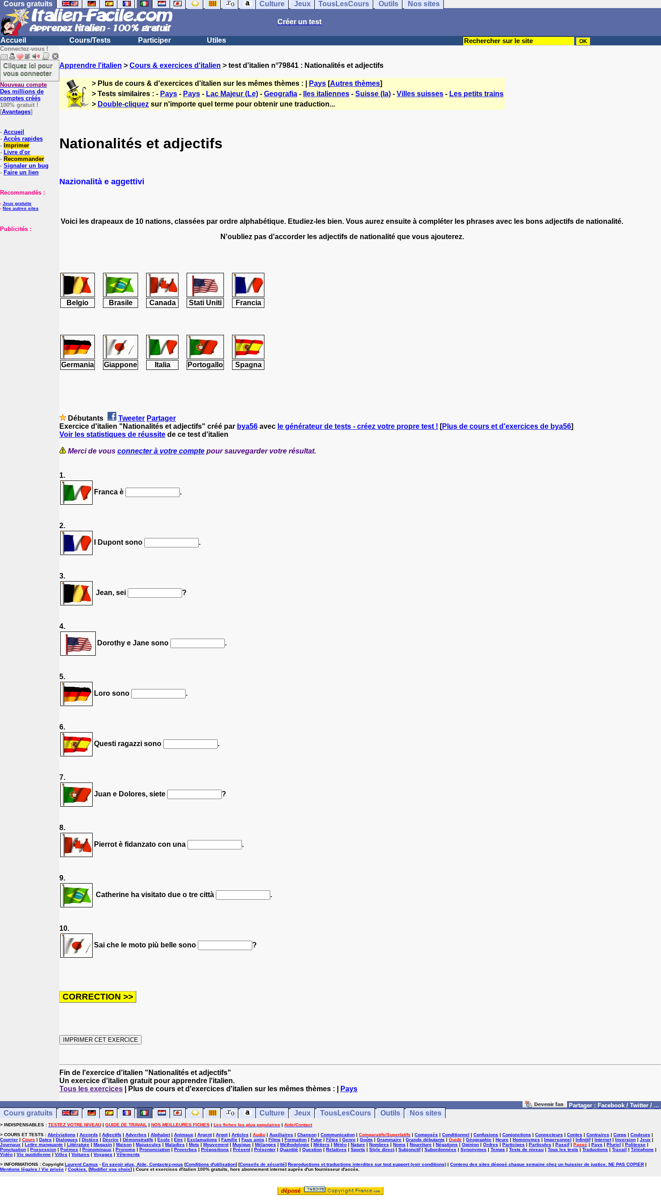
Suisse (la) (373, 94)
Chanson (307, 1134)
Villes (61, 1154)
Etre (178, 1139)
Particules (540, 1144)
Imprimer (16, 145)
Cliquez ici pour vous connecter (28, 69)
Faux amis (252, 1139)
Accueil (13, 40)
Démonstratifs (138, 1139)
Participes (513, 1144)
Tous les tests (563, 1149)
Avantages (16, 111)
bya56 (247, 426)
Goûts (366, 1139)
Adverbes (136, 1134)
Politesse (635, 1144)
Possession (43, 1149)
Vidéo (6, 1154)
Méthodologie (294, 1144)
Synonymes (473, 1149)
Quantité (289, 1149)
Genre (349, 1139)
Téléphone (642, 1149)
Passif (562, 1144)
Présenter (265, 1149)
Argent (204, 1134)
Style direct (381, 1149)
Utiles (216, 40)
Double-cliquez (123, 104)
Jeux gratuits (17, 203)
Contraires (597, 1134)
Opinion (470, 1144)
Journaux (10, 1144)
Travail (619, 1149)
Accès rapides (23, 138)
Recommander (24, 159)
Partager (161, 418)
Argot (222, 1134)
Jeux (302, 1113)
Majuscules (148, 1144)
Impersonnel (558, 1139)
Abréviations (62, 1134)
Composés (426, 1134)
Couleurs (640, 1134)
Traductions (595, 1149)
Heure (502, 1139)
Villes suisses (420, 94)
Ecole (163, 1139)
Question (312, 1149)
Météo (340, 1144)
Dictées (90, 1139)
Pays (317, 83)
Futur (316, 1139)
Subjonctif (409, 1149)
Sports (358, 1149)
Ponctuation (13, 1149)
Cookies (77, 1169)
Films (274, 1139)
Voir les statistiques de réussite (112, 434)
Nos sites (426, 1113)
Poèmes (69, 1149)
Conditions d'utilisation (211, 1164)
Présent (241, 1149)
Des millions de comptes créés (23, 91)
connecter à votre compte (161, 451)
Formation (296, 1139)
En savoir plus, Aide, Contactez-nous (142, 1164)
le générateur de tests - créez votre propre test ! (357, 426)
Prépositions (215, 1149)
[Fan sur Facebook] (545, 1105)
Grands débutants (425, 1139)
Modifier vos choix (110, 1169)
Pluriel (614, 1144)
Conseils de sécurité (262, 1164)
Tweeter (131, 418)
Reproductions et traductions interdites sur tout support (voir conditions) (367, 1164)
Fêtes (332, 1139)
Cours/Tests (90, 40)
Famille (229, 1139)
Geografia (280, 94)
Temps (498, 1149)
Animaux (183, 1134)
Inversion (625, 1139)
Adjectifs (111, 1134)
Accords (89, 1134)
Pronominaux (97, 1149)
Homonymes (526, 1139)
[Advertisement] (27, 277)
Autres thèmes (355, 83)
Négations (447, 1144)
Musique (241, 1144)
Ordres (490, 1144)
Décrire (111, 1139)
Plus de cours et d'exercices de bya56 (506, 426)
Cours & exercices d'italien (175, 65)
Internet (602, 1139)
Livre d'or (17, 152)
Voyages (103, 1154)
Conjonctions (516, 1134)
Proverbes (185, 1149)
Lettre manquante (44, 1144)
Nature (358, 1144)
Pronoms (125, 1149)
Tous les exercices (91, 1089)
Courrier (9, 1139)
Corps (619, 1134)
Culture (272, 1113)
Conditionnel (455, 1134)
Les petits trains (476, 94)
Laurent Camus (81, 1164)
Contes (574, 1134)
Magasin (103, 1144)
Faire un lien (21, 172)
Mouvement (215, 1144)
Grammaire (389, 1139)
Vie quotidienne (34, 1154)
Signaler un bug (26, 165)
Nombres (379, 1144)
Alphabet (160, 1134)
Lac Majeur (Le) (232, 94)
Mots (194, 1144)
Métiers (321, 1144)
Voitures (80, 1154)
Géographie (478, 1139)
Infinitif (583, 1139)
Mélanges (265, 1144)
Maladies (175, 1144)
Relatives (336, 1149)
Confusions (485, 1134)
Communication (338, 1134)
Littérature (78, 1144)
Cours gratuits (28, 1113)
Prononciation (154, 1149)
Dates (45, 1139)
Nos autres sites (21, 208)
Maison (124, 1144)
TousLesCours (345, 1113)
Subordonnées (440, 1149)
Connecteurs (549, 1134)
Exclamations (202, 1139)
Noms (399, 1144)
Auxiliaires (281, 1134)
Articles (240, 1134)
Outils (390, 1113)
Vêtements (128, 1154)
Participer (154, 40)
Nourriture (421, 1144)
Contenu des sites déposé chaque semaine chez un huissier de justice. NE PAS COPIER (547, 1164)
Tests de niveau (526, 1149)
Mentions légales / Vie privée (32, 1169)
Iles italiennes (326, 94)
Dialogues (67, 1139)
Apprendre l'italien (90, 65)
